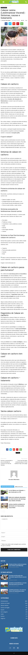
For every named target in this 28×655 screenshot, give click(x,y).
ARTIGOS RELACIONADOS (7, 486)
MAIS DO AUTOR (19, 486)
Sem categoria (4, 612)
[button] (26, 2)
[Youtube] (17, 648)
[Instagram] (14, 648)
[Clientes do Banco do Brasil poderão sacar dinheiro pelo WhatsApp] (4, 565)
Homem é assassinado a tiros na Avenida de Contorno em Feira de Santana (7, 463)
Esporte (2, 609)
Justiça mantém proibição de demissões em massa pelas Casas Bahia (17, 506)
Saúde (2, 614)
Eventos (2, 616)
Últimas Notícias (4, 7)
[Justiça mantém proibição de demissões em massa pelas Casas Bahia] (4, 505)
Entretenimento (4, 601)
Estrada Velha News (6, 20)
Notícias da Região (5, 607)
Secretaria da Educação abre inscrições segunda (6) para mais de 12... (17, 577)
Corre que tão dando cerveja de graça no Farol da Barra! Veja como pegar (21, 462)
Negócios (3, 618)
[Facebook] (10, 648)
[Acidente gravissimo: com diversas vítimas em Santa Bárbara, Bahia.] (4, 591)
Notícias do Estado (5, 603)
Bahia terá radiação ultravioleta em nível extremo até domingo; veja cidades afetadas (17, 499)
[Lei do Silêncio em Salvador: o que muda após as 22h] (4, 492)
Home (2, 5)
